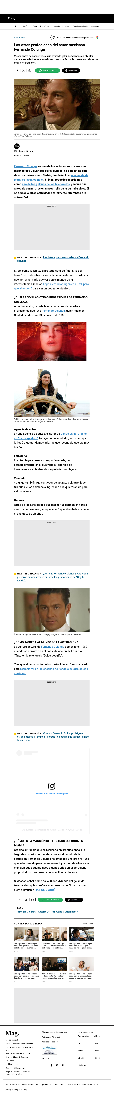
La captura (95, 26)
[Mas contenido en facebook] (51, 1065)
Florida (17, 26)
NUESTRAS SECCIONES (85, 1032)
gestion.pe (46, 1084)
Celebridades (71, 911)
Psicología (56, 26)
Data (96, 1043)
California (26, 26)
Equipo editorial (12, 1040)
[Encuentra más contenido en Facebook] (17, 70)
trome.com (73, 1084)
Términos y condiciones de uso (54, 1032)
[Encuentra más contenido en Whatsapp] (30, 70)
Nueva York (44, 26)
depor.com (59, 1084)
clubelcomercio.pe (29, 1084)
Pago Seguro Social (80, 26)
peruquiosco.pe (13, 1089)
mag (25, 1089)
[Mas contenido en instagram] (62, 1065)
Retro (96, 1050)
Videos (97, 1036)
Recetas (97, 1058)
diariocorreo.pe (88, 1084)
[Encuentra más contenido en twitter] (23, 70)
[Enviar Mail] (16, 151)
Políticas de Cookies (50, 1042)
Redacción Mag (26, 151)
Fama (80, 1050)
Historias (82, 1065)
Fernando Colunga (53, 310)
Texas (35, 26)
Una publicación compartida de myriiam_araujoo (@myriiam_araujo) (52, 830)
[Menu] (4, 18)
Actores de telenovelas (50, 911)
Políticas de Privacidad (51, 1037)
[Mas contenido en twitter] (57, 1065)
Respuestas (83, 1036)
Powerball (66, 26)
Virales (81, 1058)
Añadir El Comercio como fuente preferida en (75, 38)
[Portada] (12, 1038)
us (79, 1043)
